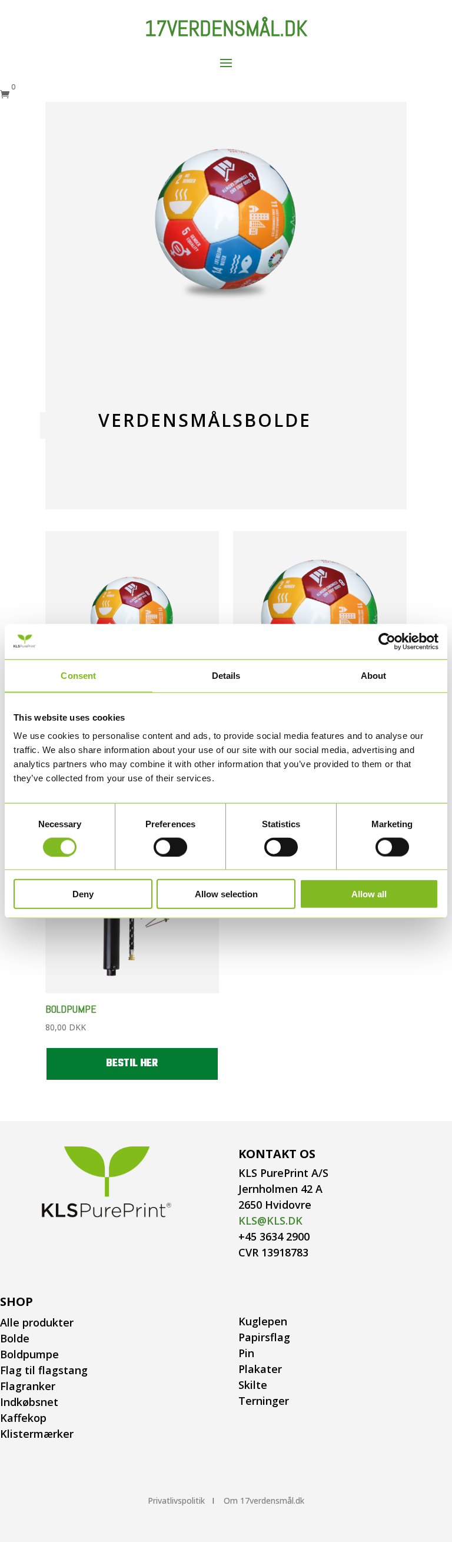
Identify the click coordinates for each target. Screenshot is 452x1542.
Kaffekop (23, 1418)
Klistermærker (37, 1434)
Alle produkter (37, 1322)
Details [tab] (226, 675)
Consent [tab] (78, 675)
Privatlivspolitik (176, 1500)
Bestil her (132, 1063)
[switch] (170, 846)
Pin (246, 1353)
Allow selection (226, 894)
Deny (83, 894)
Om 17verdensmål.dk (264, 1500)
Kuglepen (262, 1321)
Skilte (252, 1385)
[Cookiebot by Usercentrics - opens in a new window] (386, 641)
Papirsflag (264, 1337)
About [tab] (374, 675)
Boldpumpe (29, 1354)
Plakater (260, 1369)
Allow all (369, 894)
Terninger (263, 1401)
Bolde (14, 1338)
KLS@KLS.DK (270, 1220)
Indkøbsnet (29, 1402)
